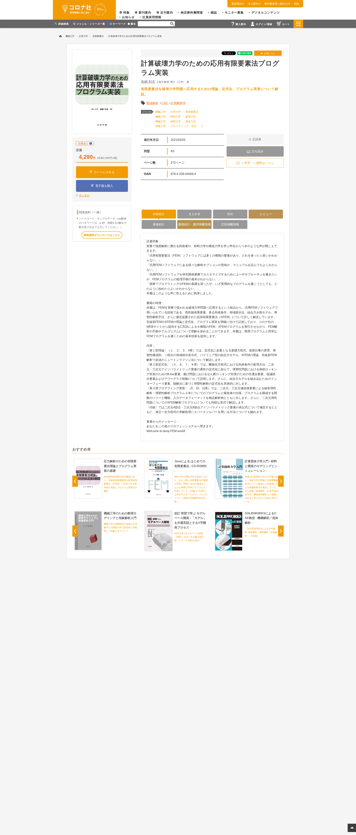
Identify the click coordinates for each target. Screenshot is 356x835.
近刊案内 (166, 12)
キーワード (119, 23)
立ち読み (257, 151)
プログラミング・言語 (183, 126)
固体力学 (190, 121)
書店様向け (237, 3)
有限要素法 (98, 36)
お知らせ (128, 17)
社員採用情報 (151, 17)
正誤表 (256, 139)
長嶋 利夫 (148, 82)
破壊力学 (190, 116)
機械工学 (69, 36)
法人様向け (254, 3)
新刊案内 (145, 12)
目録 (296, 3)
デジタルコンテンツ (265, 12)
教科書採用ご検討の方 (277, 3)
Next (281, 481)
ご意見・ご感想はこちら (257, 162)
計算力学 (83, 36)
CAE (164, 103)
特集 (126, 12)
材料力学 (175, 116)
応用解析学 (178, 103)
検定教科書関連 (192, 12)
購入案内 (84, 195)
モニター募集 (234, 12)
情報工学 (160, 126)
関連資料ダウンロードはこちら (102, 235)
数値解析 (152, 103)
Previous (75, 481)
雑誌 (214, 12)
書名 (133, 23)
